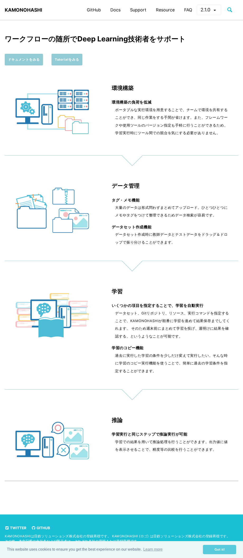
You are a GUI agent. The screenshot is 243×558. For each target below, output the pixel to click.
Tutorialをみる (67, 59)
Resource (165, 9)
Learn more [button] (153, 549)
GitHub (94, 9)
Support (138, 9)
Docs (115, 9)
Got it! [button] (220, 549)
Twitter (17, 528)
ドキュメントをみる (24, 59)
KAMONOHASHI (23, 10)
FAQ (188, 9)
